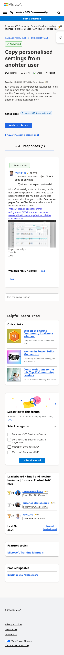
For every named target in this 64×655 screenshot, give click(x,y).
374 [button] (54, 503)
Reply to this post (19, 125)
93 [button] (47, 82)
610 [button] (47, 491)
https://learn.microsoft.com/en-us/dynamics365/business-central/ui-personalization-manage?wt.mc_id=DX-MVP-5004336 (29, 213)
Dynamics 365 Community (29, 12)
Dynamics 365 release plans (22, 574)
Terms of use (11, 629)
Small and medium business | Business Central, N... (30, 27)
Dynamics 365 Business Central (36, 113)
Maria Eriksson (38, 82)
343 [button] (37, 514)
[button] (58, 12)
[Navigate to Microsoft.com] (12, 4)
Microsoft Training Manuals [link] (25, 552)
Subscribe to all (32, 460)
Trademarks (11, 634)
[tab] (29, 147)
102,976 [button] (32, 173)
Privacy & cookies (13, 624)
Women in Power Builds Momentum (39, 353)
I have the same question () (22, 134)
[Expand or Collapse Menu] (5, 12)
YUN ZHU (20, 173)
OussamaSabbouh (32, 491)
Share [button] (39, 73)
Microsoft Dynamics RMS (25, 452)
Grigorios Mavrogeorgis (35, 502)
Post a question (32, 18)
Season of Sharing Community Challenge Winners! (38, 333)
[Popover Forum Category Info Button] (10, 421)
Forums (34, 26)
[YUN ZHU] (11, 173)
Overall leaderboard (50, 528)
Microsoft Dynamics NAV (25, 446)
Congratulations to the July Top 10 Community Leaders (39, 372)
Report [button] (52, 73)
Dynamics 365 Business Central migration (29, 440)
